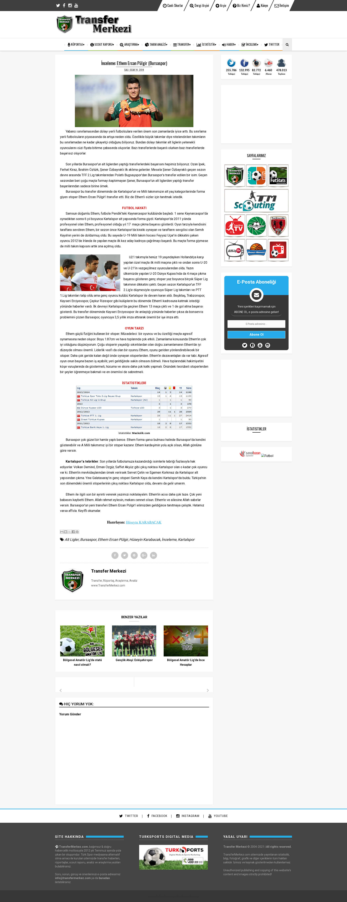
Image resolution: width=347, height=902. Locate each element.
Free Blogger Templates (188, 896)
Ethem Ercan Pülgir (113, 539)
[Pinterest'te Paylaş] (77, 532)
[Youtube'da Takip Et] (260, 345)
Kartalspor (186, 539)
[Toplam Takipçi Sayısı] (281, 67)
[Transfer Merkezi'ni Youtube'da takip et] (268, 67)
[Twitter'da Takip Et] (245, 345)
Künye (264, 5)
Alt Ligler (72, 539)
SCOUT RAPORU (103, 44)
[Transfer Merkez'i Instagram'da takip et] (256, 67)
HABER (230, 44)
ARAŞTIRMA (131, 44)
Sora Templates (166, 896)
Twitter (131, 816)
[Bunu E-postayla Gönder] (62, 532)
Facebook (159, 816)
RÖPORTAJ (76, 44)
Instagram (190, 816)
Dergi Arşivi (201, 5)
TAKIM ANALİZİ (157, 44)
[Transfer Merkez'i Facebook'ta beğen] (244, 67)
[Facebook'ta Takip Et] (252, 345)
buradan (104, 878)
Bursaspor (88, 539)
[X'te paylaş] (69, 532)
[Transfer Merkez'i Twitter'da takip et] (231, 67)
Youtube (220, 816)
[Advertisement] (219, 24)
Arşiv (222, 5)
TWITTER (273, 44)
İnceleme (251, 44)
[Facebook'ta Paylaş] (73, 532)
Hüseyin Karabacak (144, 539)
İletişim (284, 5)
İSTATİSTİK (208, 44)
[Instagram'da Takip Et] (267, 345)
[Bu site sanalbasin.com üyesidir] (250, 456)
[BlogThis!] (66, 532)
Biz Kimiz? (243, 5)
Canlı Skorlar (174, 5)
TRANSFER (183, 44)
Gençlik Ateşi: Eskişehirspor (134, 660)
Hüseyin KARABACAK (143, 522)
